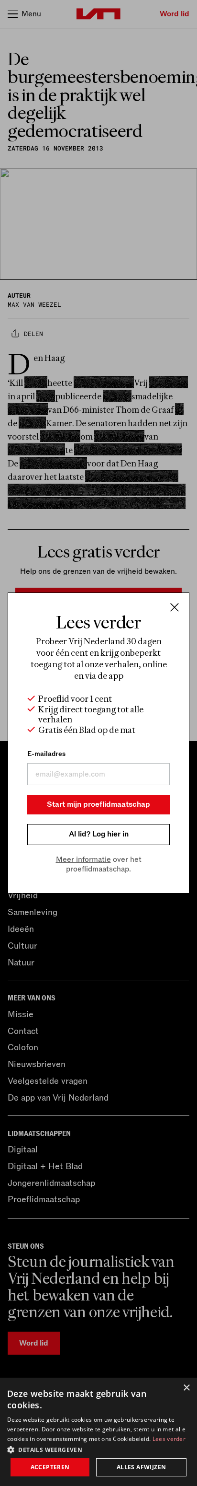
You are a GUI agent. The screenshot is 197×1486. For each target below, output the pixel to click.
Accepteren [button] (50, 1467)
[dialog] (98, 1432)
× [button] (186, 1388)
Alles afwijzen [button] (141, 1467)
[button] (98, 1449)
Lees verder (169, 1439)
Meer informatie (83, 859)
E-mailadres (46, 754)
